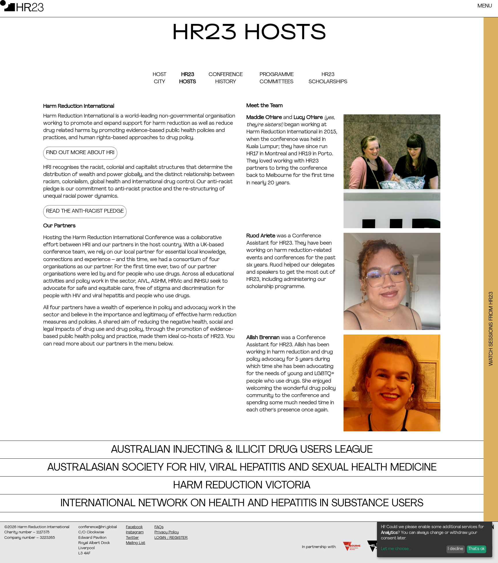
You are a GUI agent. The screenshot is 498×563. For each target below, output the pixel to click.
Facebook (134, 527)
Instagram (135, 532)
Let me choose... (396, 549)
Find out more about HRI (80, 153)
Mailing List (135, 543)
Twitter (132, 538)
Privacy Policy (166, 532)
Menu (485, 6)
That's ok (476, 549)
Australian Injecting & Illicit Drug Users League (242, 450)
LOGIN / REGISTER (171, 538)
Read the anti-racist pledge (85, 211)
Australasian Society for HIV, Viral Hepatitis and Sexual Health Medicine (242, 468)
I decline (455, 549)
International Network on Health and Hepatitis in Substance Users (242, 504)
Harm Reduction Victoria (241, 486)
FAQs (158, 527)
